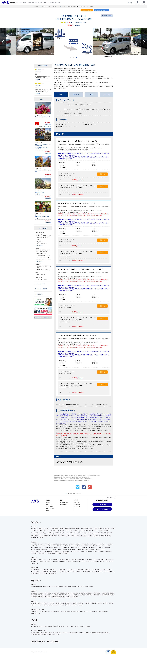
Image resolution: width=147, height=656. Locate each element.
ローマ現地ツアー (52, 573)
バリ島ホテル (54, 561)
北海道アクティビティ (65, 611)
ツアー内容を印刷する (107, 15)
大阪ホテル (99, 603)
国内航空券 (34, 591)
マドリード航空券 (54, 551)
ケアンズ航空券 (88, 551)
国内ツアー (34, 584)
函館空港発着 (62, 593)
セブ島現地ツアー (80, 569)
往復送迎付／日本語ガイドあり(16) (44, 266)
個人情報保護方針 (64, 504)
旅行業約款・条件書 (64, 502)
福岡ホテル (51, 605)
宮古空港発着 (75, 596)
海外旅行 (35, 522)
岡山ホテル (33, 605)
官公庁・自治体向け (42, 634)
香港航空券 (59, 544)
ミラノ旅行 (100, 530)
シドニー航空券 (81, 551)
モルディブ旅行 (90, 533)
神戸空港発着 (54, 594)
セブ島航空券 (34, 545)
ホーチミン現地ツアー (35, 571)
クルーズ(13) (39, 277)
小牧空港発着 (104, 593)
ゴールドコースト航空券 (98, 551)
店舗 (131, 2)
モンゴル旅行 (81, 530)
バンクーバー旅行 (75, 535)
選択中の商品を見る (87, 10)
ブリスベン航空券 (107, 551)
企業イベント (65, 632)
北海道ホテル (40, 603)
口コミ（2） (106, 94)
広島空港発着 (61, 594)
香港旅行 (67, 528)
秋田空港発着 (75, 593)
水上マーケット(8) (41, 253)
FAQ (74, 493)
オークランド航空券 (50, 553)
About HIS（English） (50, 508)
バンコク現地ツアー (71, 569)
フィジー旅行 (77, 533)
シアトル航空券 (82, 547)
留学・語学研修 (105, 632)
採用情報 (48, 510)
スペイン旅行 (83, 532)
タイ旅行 (91, 528)
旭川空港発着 (55, 593)
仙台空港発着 (82, 593)
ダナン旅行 (46, 530)
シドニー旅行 (43, 533)
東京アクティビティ (75, 611)
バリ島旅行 (33, 530)
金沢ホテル (81, 603)
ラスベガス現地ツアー (97, 571)
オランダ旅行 (89, 532)
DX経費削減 (93, 632)
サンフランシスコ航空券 (64, 547)
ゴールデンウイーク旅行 (42, 626)
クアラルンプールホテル (100, 559)
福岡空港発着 (96, 594)
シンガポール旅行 (84, 528)
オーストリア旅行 (68, 532)
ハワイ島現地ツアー (45, 569)
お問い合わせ (78, 493)
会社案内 (48, 502)
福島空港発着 (89, 593)
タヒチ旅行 (84, 533)
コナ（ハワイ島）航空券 (36, 547)
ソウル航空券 (34, 544)
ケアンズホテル (34, 563)
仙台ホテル (52, 603)
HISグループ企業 (49, 506)
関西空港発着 (40, 594)
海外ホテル (34, 557)
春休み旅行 (33, 626)
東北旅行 (50, 586)
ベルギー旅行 (76, 532)
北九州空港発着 (103, 594)
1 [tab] (70, 57)
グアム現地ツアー (53, 569)
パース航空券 (34, 553)
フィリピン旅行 (106, 528)
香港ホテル (74, 559)
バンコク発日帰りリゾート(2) (44, 259)
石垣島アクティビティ (45, 611)
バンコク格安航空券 (42, 289)
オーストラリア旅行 (35, 533)
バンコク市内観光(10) (42, 251)
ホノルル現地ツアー (35, 569)
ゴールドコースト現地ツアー (65, 571)
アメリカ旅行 (97, 533)
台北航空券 (53, 544)
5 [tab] (76, 57)
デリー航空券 (92, 545)
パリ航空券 (78, 549)
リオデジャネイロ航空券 (62, 549)
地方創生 (49, 634)
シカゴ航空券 (98, 547)
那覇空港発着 (62, 596)
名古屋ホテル (87, 603)
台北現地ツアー (88, 569)
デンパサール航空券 (75, 545)
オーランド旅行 (61, 535)
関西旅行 (74, 586)
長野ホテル (75, 603)
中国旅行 (78, 528)
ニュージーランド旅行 (69, 533)
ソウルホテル (56, 559)
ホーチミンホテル (109, 559)
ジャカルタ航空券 (84, 545)
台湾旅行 (62, 528)
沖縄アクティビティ (35, 611)
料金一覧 (76, 94)
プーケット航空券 (92, 544)
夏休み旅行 (50, 626)
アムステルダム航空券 (64, 551)
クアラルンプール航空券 (65, 545)
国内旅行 (35, 580)
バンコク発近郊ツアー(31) (43, 250)
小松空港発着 (111, 593)
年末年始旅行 (61, 626)
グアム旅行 (39, 528)
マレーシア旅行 (60, 530)
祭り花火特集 (87, 626)
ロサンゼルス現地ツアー (87, 571)
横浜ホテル (63, 603)
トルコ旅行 (101, 535)
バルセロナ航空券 (46, 551)
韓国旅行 (57, 528)
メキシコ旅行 (89, 535)
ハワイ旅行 (33, 528)
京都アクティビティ (84, 611)
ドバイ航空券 (58, 553)
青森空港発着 (68, 593)
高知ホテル (45, 605)
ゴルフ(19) (38, 264)
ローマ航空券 (84, 549)
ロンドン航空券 (71, 549)
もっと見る (39, 245)
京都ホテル (93, 603)
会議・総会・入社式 (73, 632)
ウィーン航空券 (73, 551)
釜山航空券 (40, 544)
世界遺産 (81, 626)
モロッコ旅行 (40, 537)
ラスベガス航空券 (73, 547)
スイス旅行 (61, 532)
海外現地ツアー (35, 567)
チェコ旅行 (103, 532)
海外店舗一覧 (37, 641)
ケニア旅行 (33, 537)
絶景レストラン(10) (41, 243)
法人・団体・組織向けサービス (38, 630)
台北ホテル (68, 559)
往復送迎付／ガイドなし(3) (43, 269)
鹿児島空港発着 (54, 596)
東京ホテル (33, 603)
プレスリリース (49, 504)
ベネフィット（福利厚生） (84, 632)
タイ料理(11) (40, 241)
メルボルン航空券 (41, 553)
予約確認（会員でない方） (102, 10)
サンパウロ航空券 (52, 549)
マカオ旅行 (72, 528)
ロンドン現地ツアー (35, 573)
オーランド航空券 (106, 547)
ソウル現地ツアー (96, 569)
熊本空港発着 (40, 596)
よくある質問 (77, 504)
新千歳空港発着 (48, 593)
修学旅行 (99, 632)
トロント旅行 (82, 535)
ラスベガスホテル (80, 561)
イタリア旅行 (88, 530)
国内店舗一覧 (53, 641)
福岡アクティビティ (103, 611)
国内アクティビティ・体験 (37, 609)
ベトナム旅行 (40, 530)
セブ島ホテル (47, 561)
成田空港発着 (40, 593)
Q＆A (91, 94)
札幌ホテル (46, 603)
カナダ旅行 (67, 535)
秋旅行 (55, 626)
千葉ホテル (57, 603)
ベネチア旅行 (106, 530)
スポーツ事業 (34, 634)
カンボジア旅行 (53, 530)
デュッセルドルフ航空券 (36, 551)
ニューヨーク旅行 (53, 535)
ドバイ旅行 (95, 535)
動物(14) (38, 272)
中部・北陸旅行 (67, 586)
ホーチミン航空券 (41, 545)
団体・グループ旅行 (57, 632)
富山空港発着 (34, 594)
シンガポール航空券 (101, 544)
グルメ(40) (39, 234)
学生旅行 (72, 626)
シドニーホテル (109, 561)
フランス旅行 (42, 532)
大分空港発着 (34, 596)
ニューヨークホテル (62, 561)
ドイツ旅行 (55, 532)
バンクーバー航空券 (35, 549)
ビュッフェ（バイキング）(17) (43, 238)
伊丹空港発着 (47, 594)
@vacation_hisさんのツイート (41, 317)
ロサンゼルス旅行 (105, 533)
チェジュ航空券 (47, 544)
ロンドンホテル (94, 561)
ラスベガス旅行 (34, 535)
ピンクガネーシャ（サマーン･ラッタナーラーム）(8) (43, 256)
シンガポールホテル (81, 559)
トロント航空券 (44, 549)
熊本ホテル (62, 605)
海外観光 (76, 626)
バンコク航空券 (83, 544)
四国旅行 (86, 586)
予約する (102, 174)
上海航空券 (65, 544)
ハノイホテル (34, 561)
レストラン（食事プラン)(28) (44, 235)
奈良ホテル (111, 603)
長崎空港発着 (111, 594)
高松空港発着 (74, 594)
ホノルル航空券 (107, 545)
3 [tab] (73, 57)
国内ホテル (34, 601)
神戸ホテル (105, 603)
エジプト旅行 (108, 535)
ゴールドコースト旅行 (58, 533)
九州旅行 (91, 586)
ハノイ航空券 (49, 545)
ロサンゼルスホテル (72, 561)
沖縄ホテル (81, 605)
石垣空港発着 (68, 596)
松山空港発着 (81, 594)
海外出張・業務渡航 (35, 632)
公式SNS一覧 (77, 506)
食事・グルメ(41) (40, 232)
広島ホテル (39, 605)
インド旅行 (67, 530)
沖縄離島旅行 (39, 586)
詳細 (60, 94)
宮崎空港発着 (47, 596)
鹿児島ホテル (74, 605)
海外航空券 (34, 542)
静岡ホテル (69, 603)
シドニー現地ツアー (77, 571)
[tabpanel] (73, 41)
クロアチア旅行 (97, 532)
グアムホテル (49, 559)
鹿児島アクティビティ (35, 613)
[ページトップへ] (115, 497)
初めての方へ (77, 502)
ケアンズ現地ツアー (54, 571)
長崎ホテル (57, 605)
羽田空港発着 (34, 593)
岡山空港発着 (67, 594)
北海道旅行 (45, 586)
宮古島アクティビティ (55, 611)
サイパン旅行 (45, 528)
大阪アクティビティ (94, 611)
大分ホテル (68, 605)
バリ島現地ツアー (62, 569)
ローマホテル (102, 561)
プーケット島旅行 (98, 528)
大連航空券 (77, 544)
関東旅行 (55, 586)
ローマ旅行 (94, 530)
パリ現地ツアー (44, 573)
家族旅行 (67, 626)
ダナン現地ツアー (45, 571)
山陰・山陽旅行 (80, 586)
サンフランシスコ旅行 (43, 535)
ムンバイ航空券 (99, 545)
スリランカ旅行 (74, 530)
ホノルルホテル (34, 559)
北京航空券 (71, 544)
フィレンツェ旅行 (35, 532)
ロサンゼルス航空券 (53, 547)
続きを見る (38, 79)
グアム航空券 (45, 547)
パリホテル (88, 561)
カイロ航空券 (65, 553)
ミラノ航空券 (91, 549)
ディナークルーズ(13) (42, 279)
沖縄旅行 (33, 586)
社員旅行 (50, 632)
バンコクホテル (41, 283)
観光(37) (38, 248)
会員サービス (137, 3)
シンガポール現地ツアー (106, 569)
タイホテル (39, 294)
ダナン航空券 (56, 545)
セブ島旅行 (113, 528)
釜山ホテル (62, 559)
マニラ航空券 (109, 544)
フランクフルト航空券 (99, 549)
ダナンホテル (40, 561)
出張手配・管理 (44, 632)
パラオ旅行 (52, 528)
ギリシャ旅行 (110, 532)
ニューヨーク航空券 (90, 547)
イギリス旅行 (49, 532)
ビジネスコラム (55, 634)
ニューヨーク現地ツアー (108, 571)
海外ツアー (34, 526)
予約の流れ (69, 493)
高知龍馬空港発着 (88, 594)
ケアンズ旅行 (50, 533)
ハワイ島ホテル (42, 559)
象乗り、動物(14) (41, 274)
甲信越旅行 (60, 586)
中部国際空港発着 (96, 593)
